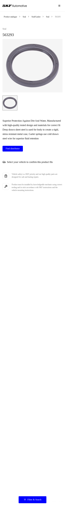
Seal (24, 17)
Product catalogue (10, 17)
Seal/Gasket (36, 17)
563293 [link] (58, 17)
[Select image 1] (10, 103)
